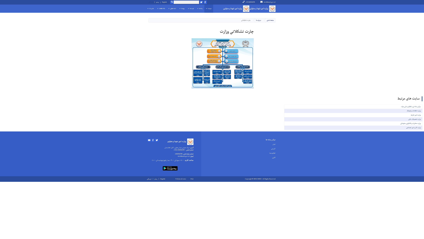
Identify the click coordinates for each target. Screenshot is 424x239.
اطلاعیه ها (272, 153)
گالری (273, 157)
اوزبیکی (151, 1)
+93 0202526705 (250, 2)
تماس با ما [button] (151, 9)
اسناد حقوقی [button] (173, 9)
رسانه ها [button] (201, 9)
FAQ (191, 179)
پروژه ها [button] (183, 9)
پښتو (157, 2)
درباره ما (258, 20)
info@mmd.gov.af (269, 2)
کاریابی (273, 148)
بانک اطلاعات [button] (162, 9)
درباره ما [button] (209, 9)
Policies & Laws (180, 179)
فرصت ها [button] (192, 9)
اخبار (274, 144)
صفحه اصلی (270, 20)
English (164, 2)
